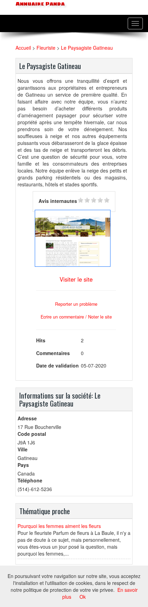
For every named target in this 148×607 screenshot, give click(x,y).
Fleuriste (45, 47)
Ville (23, 449)
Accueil (23, 47)
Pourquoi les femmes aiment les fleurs (59, 525)
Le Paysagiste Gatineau (87, 47)
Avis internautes (58, 200)
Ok (83, 596)
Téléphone (30, 480)
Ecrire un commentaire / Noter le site (76, 317)
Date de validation (57, 365)
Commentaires (53, 353)
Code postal (32, 433)
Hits (40, 340)
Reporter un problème (76, 304)
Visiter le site (76, 279)
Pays (23, 464)
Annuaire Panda (39, 4)
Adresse (27, 418)
